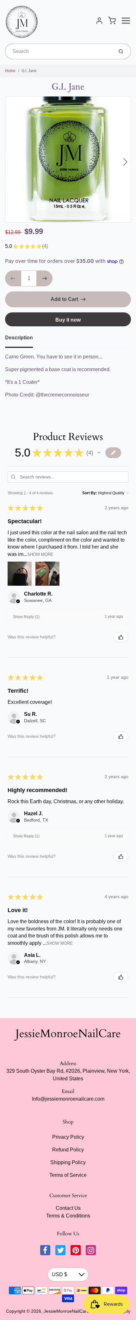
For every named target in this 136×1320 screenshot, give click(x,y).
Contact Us (68, 1208)
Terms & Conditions (68, 1215)
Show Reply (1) (26, 617)
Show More (40, 554)
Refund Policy (68, 1149)
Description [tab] (19, 337)
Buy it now (68, 320)
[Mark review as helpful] (120, 637)
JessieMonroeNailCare (68, 1033)
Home (10, 71)
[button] (99, 453)
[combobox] (58, 51)
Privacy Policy (68, 1137)
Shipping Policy (68, 1162)
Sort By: (89, 493)
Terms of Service (68, 1175)
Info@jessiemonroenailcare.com (68, 1099)
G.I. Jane (29, 71)
